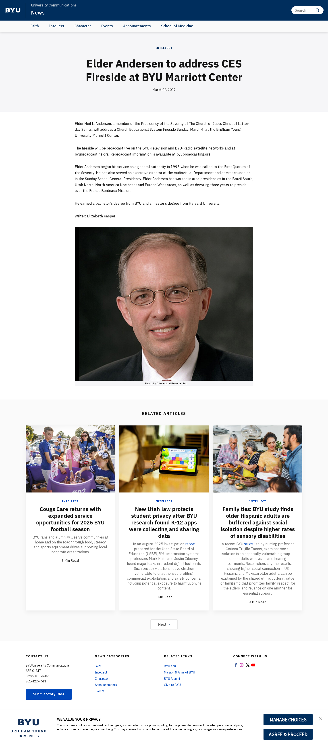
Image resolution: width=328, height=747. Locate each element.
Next (162, 624)
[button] (320, 718)
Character (83, 26)
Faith (35, 26)
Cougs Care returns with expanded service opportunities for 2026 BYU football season (70, 519)
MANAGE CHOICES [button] (288, 719)
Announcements (137, 26)
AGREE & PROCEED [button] (288, 734)
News (38, 12)
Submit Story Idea (48, 694)
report (190, 544)
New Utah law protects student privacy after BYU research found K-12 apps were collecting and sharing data (164, 522)
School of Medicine (177, 26)
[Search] (317, 10)
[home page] (13, 10)
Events (107, 26)
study (248, 544)
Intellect (56, 26)
